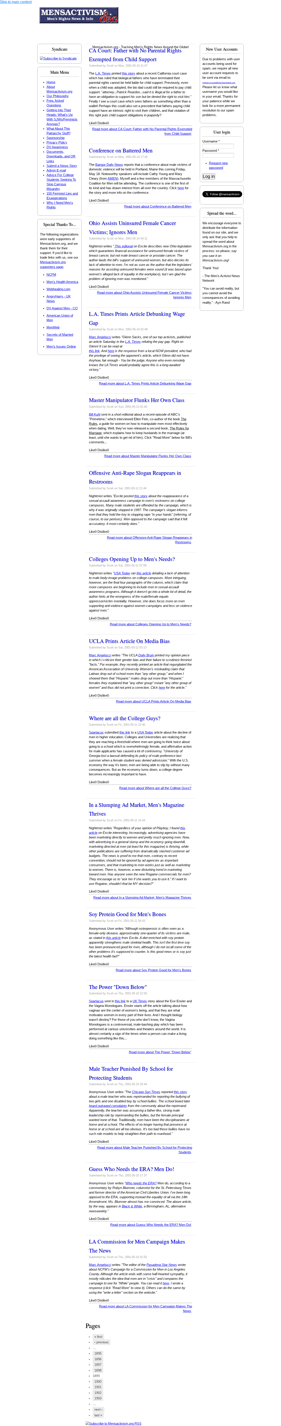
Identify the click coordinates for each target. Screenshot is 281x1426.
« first (98, 1336)
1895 (97, 1353)
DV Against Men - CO (62, 308)
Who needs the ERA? (141, 1183)
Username (211, 141)
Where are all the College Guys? (124, 718)
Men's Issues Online (61, 346)
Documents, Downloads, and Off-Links (61, 156)
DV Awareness (57, 147)
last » (98, 1415)
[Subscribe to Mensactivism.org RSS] (113, 1423)
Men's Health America (62, 282)
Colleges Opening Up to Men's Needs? (132, 558)
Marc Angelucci (100, 337)
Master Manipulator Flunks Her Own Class (136, 400)
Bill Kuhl (94, 414)
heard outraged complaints (108, 1106)
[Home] (79, 16)
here (181, 188)
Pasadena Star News (161, 1265)
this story (128, 73)
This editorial (123, 246)
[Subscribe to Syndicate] (58, 58)
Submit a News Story (62, 166)
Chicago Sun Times (146, 1092)
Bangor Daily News (109, 164)
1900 (97, 1381)
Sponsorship (56, 138)
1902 (97, 1393)
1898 (97, 1370)
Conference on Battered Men (121, 150)
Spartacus (96, 732)
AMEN (112, 178)
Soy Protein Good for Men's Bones (127, 914)
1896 (97, 1359)
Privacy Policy (57, 142)
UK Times (140, 1001)
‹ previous (101, 1342)
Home (51, 82)
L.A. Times (103, 73)
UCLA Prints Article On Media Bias (129, 641)
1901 (97, 1387)
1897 (97, 1364)
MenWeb (53, 327)
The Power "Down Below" (118, 986)
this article (144, 573)
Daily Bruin (146, 655)
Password (210, 150)
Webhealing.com (58, 289)
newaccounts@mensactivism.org (218, 82)
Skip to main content (16, 2)
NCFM (51, 274)
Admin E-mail (56, 170)
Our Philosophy (58, 96)
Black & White (132, 1206)
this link (94, 351)
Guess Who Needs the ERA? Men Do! (131, 1168)
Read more (157, 206)
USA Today (122, 573)
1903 (97, 1398)
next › (98, 1409)
